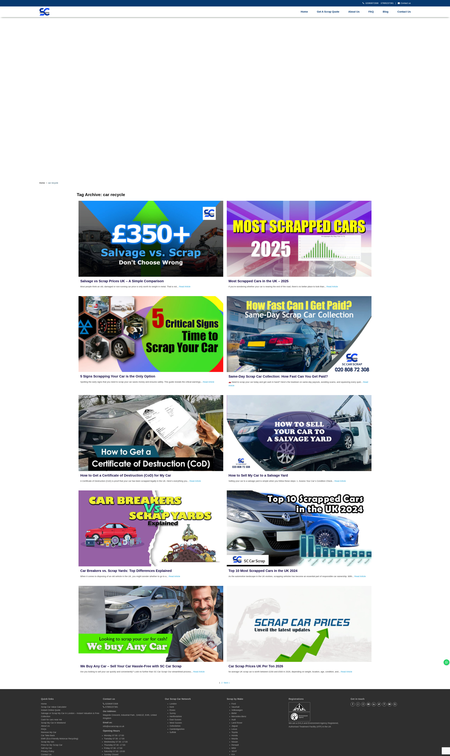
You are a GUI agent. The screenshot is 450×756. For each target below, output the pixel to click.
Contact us (406, 3)
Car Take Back (48, 735)
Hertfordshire (176, 716)
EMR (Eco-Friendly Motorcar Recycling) (59, 738)
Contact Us (404, 11)
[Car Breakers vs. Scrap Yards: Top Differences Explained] (151, 565)
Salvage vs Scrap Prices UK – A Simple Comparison (122, 281)
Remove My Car (48, 732)
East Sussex (175, 719)
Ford (233, 704)
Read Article (184, 286)
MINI (233, 748)
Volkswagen (237, 710)
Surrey (173, 713)
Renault (235, 745)
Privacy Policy (47, 751)
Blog (385, 11)
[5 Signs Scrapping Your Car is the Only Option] (151, 370)
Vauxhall (235, 707)
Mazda (234, 738)
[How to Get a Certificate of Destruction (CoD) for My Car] (151, 469)
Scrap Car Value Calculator (53, 707)
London (173, 704)
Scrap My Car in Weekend (53, 723)
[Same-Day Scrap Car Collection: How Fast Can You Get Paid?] (299, 370)
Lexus (234, 729)
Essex (172, 710)
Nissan (234, 742)
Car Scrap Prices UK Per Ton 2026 (256, 666)
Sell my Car (46, 748)
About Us (354, 11)
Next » (227, 683)
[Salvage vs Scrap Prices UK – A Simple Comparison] (151, 275)
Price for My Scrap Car (51, 745)
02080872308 (372, 3)
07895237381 (387, 3)
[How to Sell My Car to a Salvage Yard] (299, 469)
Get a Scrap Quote (328, 11)
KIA (233, 754)
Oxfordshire (175, 726)
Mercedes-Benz (238, 716)
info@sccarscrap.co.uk (113, 726)
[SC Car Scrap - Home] (44, 11)
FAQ (371, 11)
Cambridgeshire (177, 729)
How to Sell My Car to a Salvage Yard (258, 475)
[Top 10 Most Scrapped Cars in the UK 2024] (299, 565)
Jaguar (234, 726)
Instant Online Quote (50, 710)
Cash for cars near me (51, 719)
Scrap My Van (47, 742)
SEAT (234, 751)
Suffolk (173, 732)
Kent (172, 707)
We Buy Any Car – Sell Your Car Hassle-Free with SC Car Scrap (131, 666)
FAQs (43, 729)
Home (304, 11)
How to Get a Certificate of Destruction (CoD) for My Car (125, 475)
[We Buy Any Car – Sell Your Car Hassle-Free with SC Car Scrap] (151, 660)
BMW (234, 713)
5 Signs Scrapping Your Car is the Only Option (117, 376)
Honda (234, 735)
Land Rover (236, 723)
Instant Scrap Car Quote (330, 15)
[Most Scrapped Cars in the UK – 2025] (299, 275)
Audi (233, 719)
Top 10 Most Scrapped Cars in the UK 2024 (263, 571)
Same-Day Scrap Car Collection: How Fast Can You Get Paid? (278, 376)
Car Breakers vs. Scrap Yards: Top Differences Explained (126, 571)
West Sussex (176, 723)
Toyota (234, 732)
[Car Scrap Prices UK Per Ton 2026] (299, 660)
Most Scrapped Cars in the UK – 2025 (259, 281)
